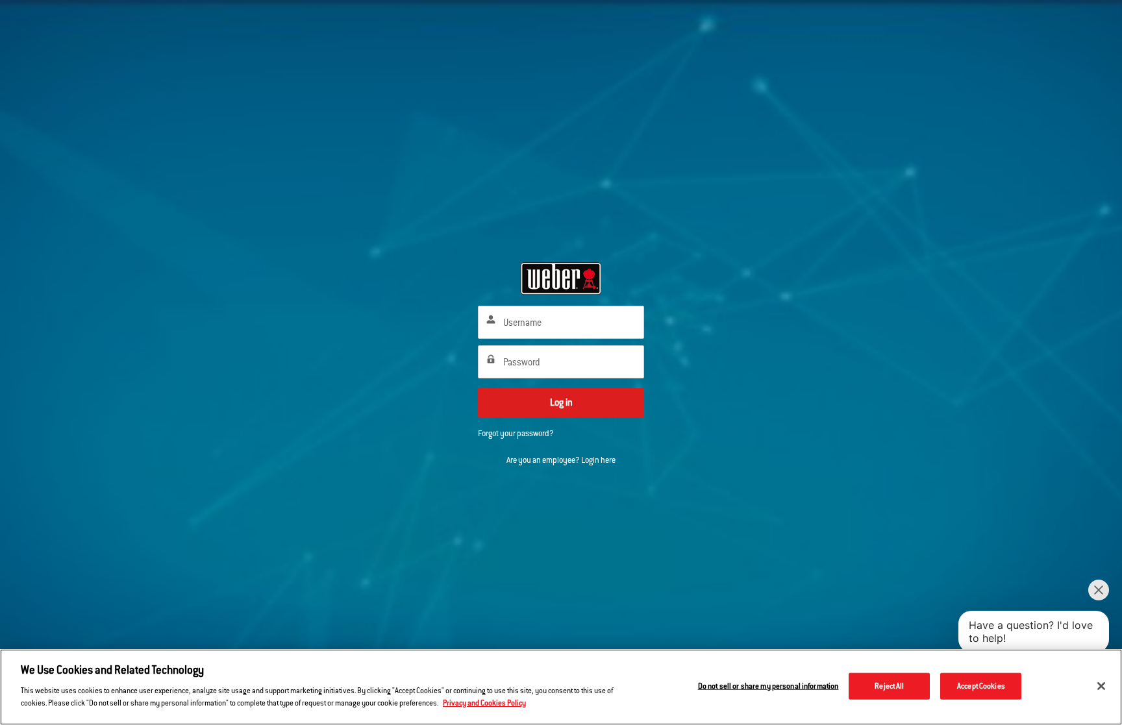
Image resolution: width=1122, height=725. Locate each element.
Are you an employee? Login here (561, 460)
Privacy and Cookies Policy (484, 702)
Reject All (889, 685)
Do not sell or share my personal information (768, 685)
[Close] (1101, 686)
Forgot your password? (516, 433)
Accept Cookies (981, 685)
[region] (561, 687)
